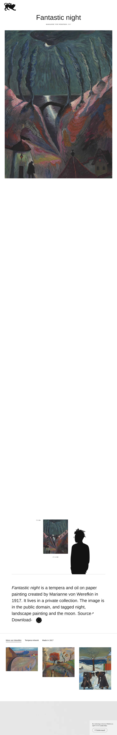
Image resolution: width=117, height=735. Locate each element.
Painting (19, 594)
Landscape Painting (30, 613)
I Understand (100, 730)
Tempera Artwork (32, 640)
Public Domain (36, 607)
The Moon (66, 613)
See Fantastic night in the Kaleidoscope (38, 620)
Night (80, 607)
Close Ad (105, 444)
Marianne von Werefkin (56, 24)
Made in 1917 (47, 640)
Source (84, 613)
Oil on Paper (85, 588)
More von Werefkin (13, 640)
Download (21, 620)
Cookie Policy (103, 725)
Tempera (57, 588)
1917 (16, 601)
